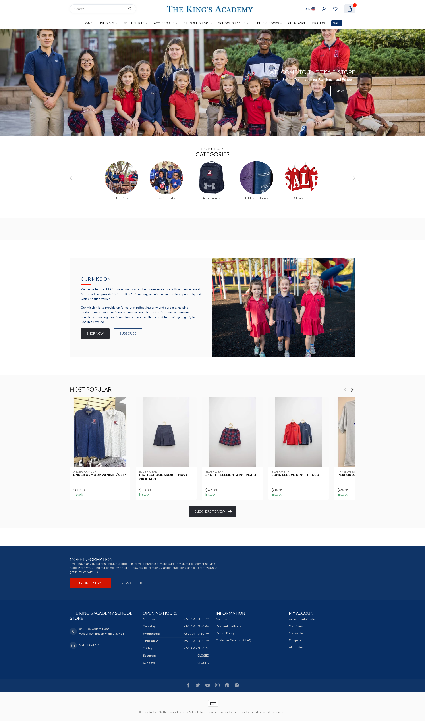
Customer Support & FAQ (233, 640)
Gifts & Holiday (196, 23)
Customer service (90, 583)
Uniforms (106, 23)
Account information (303, 619)
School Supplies (231, 23)
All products (297, 647)
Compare (295, 640)
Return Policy (225, 633)
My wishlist (297, 633)
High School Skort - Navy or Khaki (163, 477)
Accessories (164, 23)
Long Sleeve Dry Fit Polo (295, 475)
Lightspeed (231, 712)
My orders (296, 626)
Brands (318, 23)
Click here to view (209, 512)
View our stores (135, 583)
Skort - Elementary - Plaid (230, 475)
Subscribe (128, 333)
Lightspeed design (253, 712)
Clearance (297, 23)
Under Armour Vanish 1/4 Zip (99, 475)
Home (87, 23)
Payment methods (228, 626)
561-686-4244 (89, 645)
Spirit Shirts (134, 23)
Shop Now (95, 333)
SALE (337, 23)
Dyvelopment (277, 712)
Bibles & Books (267, 23)
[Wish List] (335, 8)
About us (222, 619)
